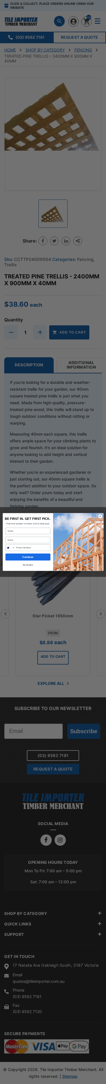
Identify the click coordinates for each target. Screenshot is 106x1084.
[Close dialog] (100, 516)
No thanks (28, 565)
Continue (27, 557)
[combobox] (10, 548)
